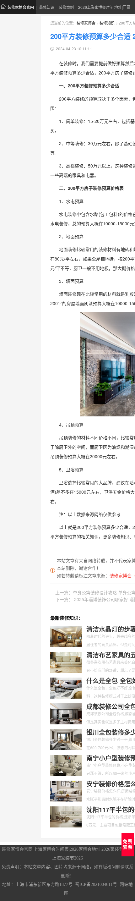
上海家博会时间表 (51, 849)
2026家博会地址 (85, 849)
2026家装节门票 (116, 849)
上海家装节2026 (67, 858)
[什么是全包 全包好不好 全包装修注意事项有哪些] (66, 687)
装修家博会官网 (21, 7)
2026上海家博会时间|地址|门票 (104, 7)
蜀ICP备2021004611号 (96, 884)
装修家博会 (86, 22)
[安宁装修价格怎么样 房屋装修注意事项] (66, 790)
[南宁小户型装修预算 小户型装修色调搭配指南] (66, 764)
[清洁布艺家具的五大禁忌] (66, 661)
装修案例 (66, 7)
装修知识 (46, 7)
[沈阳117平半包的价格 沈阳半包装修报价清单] (66, 816)
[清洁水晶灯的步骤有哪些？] (66, 636)
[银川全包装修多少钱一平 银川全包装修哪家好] (66, 739)
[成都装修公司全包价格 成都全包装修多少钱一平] (66, 713)
